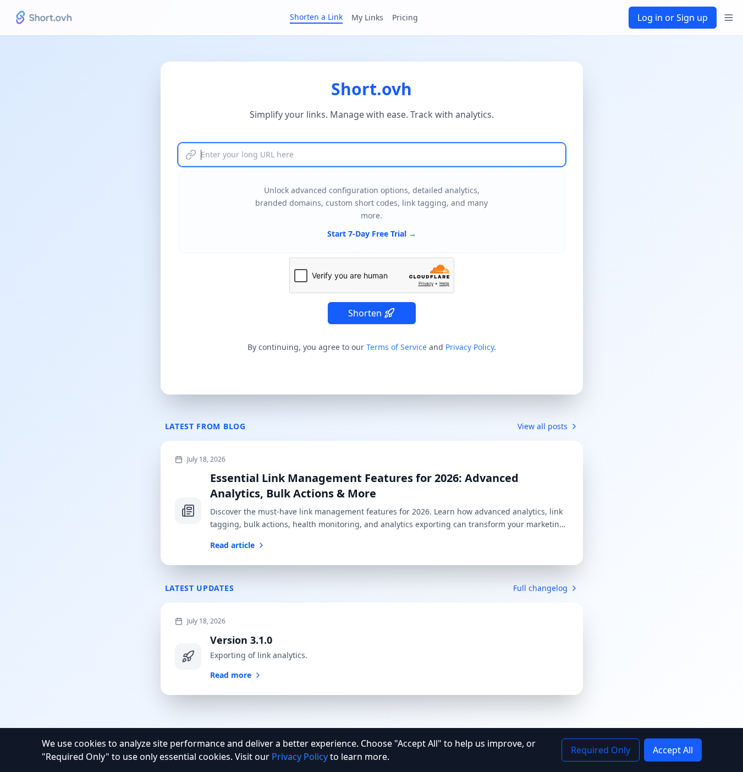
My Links (367, 17)
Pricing (405, 17)
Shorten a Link (316, 17)
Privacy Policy (469, 347)
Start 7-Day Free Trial (371, 233)
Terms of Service (396, 347)
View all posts (543, 426)
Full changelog (540, 588)
